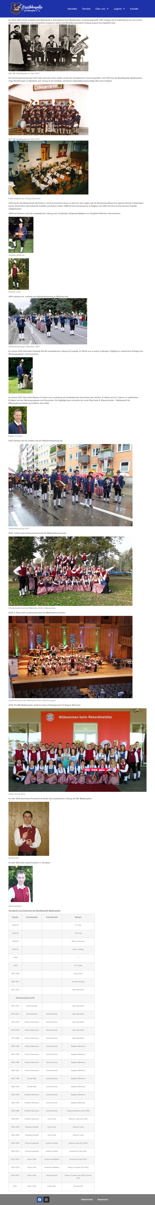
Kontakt (134, 8)
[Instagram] (46, 1200)
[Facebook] (40, 1200)
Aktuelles (72, 8)
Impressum (103, 1199)
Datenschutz (87, 1199)
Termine (86, 8)
